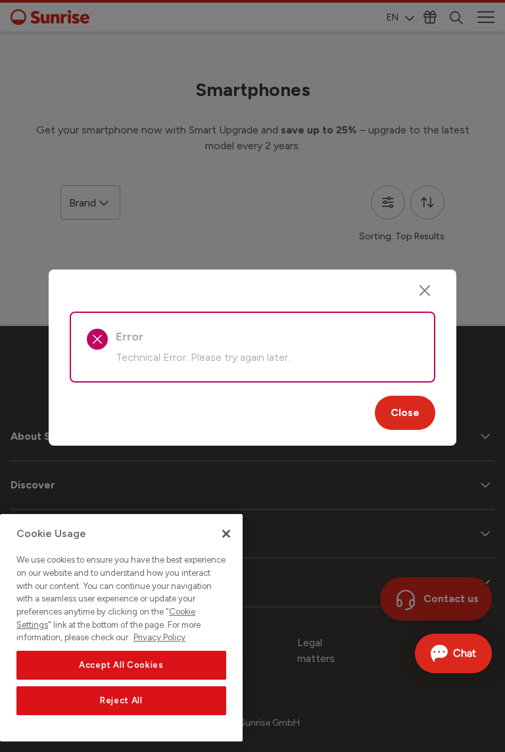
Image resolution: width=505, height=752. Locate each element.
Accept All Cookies (121, 665)
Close (405, 412)
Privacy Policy (159, 637)
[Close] (424, 290)
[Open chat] (453, 653)
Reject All (121, 700)
